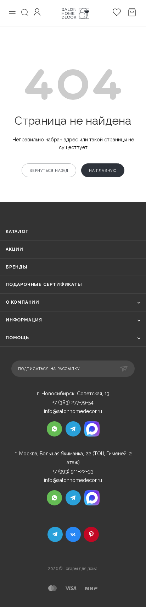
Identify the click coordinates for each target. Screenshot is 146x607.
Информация (24, 320)
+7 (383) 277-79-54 (73, 402)
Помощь (17, 337)
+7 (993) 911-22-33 (73, 471)
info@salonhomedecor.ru (73, 411)
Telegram (55, 534)
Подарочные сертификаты (44, 284)
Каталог (17, 231)
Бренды (17, 267)
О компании (22, 302)
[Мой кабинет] (38, 13)
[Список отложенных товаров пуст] (115, 13)
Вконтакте (73, 534)
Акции (14, 249)
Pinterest (91, 534)
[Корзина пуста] (130, 13)
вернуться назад (48, 170)
